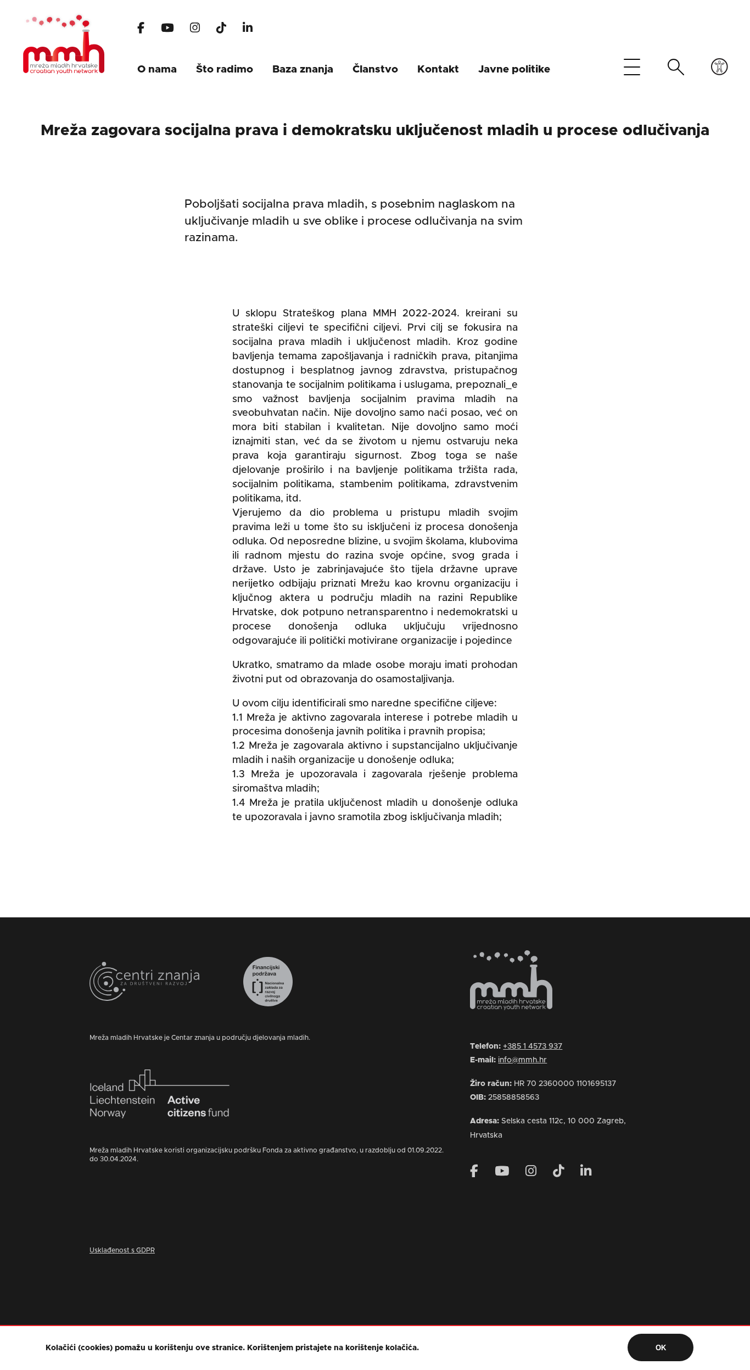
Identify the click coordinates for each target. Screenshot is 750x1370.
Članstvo (375, 69)
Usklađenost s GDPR (122, 1250)
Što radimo (224, 69)
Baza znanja (302, 69)
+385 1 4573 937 (532, 1046)
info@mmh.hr (522, 1060)
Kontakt (438, 69)
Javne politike (514, 69)
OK (661, 1348)
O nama (157, 69)
